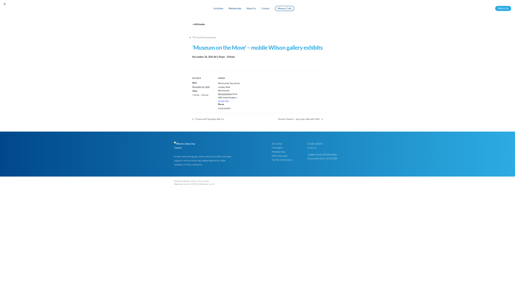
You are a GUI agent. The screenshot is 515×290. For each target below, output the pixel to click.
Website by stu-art (207, 184)
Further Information (282, 159)
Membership (278, 151)
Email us (312, 147)
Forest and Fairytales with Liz (209, 119)
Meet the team (280, 155)
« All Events (198, 24)
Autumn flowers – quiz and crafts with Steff (299, 119)
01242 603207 (315, 143)
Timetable (277, 147)
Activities (277, 143)
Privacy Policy (203, 181)
